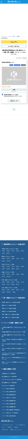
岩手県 (12, 250)
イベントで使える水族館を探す (9, 403)
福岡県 (3, 289)
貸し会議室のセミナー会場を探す (9, 376)
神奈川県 (9, 261)
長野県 (3, 268)
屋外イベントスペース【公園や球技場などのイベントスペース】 (14, 358)
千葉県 (22, 258)
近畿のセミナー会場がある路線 (9, 311)
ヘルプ (3, 427)
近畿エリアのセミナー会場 (8, 272)
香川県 (8, 284)
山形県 (3, 253)
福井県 (17, 266)
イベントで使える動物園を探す (9, 400)
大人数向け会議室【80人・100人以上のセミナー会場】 (13, 328)
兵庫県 (22, 274)
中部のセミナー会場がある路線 (9, 308)
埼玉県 (17, 258)
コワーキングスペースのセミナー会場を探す (12, 379)
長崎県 (12, 289)
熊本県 (17, 289)
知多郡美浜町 (17, 65)
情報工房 (4, 86)
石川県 (12, 266)
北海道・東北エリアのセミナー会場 (10, 248)
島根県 (8, 282)
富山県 (8, 266)
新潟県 (3, 266)
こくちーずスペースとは (7, 424)
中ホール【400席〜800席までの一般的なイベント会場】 (14, 344)
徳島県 (3, 284)
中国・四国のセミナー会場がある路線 (10, 314)
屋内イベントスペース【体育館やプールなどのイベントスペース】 (14, 362)
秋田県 (22, 250)
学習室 (8, 86)
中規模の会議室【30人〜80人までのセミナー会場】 (14, 331)
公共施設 (23, 65)
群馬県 (12, 258)
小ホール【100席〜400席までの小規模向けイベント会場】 (14, 349)
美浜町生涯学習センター (8, 62)
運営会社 (16, 427)
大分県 (22, 289)
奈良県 (3, 276)
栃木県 (8, 258)
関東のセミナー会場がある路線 (9, 305)
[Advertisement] (14, 20)
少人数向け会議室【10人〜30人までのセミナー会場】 (13, 335)
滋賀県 (8, 274)
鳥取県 (3, 282)
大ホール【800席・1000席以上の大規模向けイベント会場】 (14, 340)
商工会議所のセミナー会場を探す (9, 382)
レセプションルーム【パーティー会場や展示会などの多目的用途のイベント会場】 (14, 353)
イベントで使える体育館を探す (9, 391)
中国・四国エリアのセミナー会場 (9, 279)
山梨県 (22, 266)
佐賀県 (8, 289)
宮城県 (17, 250)
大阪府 (17, 274)
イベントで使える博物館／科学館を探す (11, 409)
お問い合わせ (5, 429)
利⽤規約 (10, 427)
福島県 (8, 253)
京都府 (12, 274)
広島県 (17, 282)
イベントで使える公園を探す (8, 388)
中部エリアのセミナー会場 (8, 264)
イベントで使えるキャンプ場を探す (10, 412)
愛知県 (11, 65)
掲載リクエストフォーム (16, 429)
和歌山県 (9, 276)
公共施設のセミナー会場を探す (9, 373)
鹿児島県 (9, 292)
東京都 (3, 261)
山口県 (22, 282)
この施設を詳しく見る (13, 100)
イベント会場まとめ (20, 424)
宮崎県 (3, 292)
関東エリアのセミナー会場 (8, 256)
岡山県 (12, 282)
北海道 (3, 250)
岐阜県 (8, 268)
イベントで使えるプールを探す (9, 397)
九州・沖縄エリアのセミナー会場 (9, 287)
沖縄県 (13, 292)
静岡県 (12, 268)
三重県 (3, 274)
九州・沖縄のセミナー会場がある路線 (10, 317)
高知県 (17, 284)
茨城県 (3, 258)
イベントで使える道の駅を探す (9, 415)
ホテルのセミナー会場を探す (8, 385)
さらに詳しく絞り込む (13, 46)
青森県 (8, 250)
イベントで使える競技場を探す (9, 394)
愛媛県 (12, 284)
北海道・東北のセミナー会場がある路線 (11, 302)
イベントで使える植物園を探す (9, 406)
